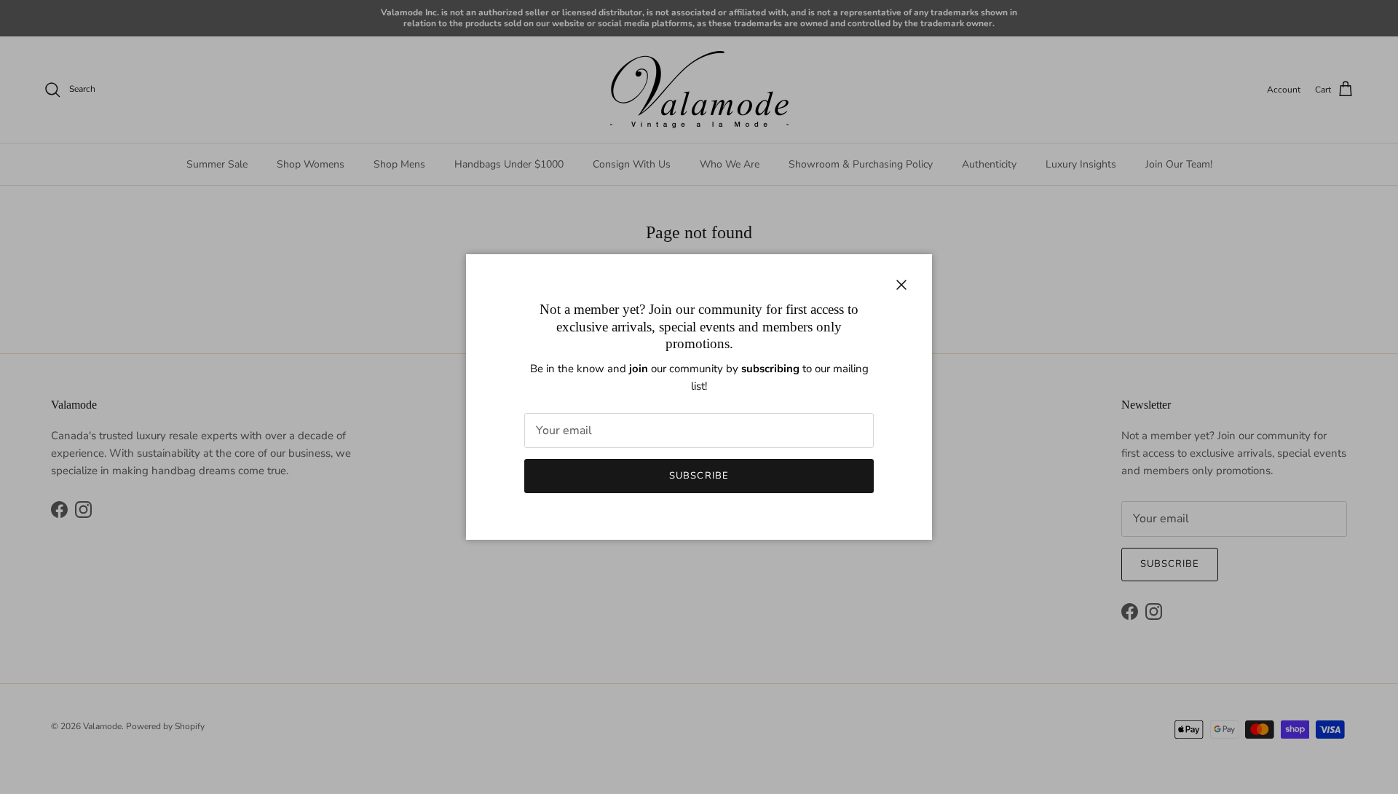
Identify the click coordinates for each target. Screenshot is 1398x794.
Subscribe (698, 475)
